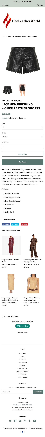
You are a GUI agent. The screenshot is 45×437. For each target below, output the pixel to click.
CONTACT (22, 359)
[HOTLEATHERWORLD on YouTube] (34, 421)
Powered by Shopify (36, 429)
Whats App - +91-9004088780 (22, 405)
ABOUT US (22, 354)
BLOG (22, 357)
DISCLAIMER (22, 362)
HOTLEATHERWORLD (21, 429)
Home (3, 37)
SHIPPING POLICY (22, 371)
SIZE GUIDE (22, 374)
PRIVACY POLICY (22, 368)
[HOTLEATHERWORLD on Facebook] (15, 421)
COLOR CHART (23, 377)
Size (3, 123)
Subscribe (38, 392)
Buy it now (22, 162)
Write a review (22, 326)
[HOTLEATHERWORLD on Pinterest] (20, 421)
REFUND (22, 365)
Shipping (5, 118)
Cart (41, 5)
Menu (6, 5)
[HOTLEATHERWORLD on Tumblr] (30, 421)
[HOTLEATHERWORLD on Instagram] (25, 421)
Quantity (5, 142)
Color (4, 133)
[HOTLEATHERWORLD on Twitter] (10, 421)
